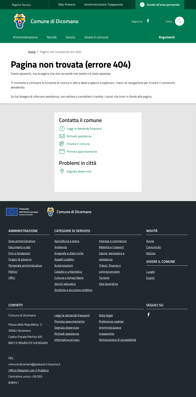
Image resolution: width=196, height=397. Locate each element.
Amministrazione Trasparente (103, 4)
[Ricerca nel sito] (179, 21)
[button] (159, 4)
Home (32, 51)
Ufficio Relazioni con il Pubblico (28, 370)
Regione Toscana (21, 5)
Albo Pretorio (66, 4)
